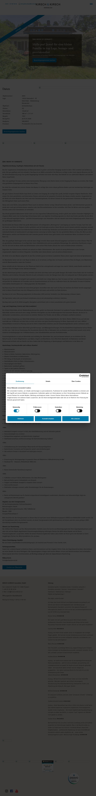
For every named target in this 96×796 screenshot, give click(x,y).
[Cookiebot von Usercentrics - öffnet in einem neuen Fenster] (80, 376)
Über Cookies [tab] (76, 381)
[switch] (37, 410)
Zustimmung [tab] (20, 381)
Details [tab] (48, 381)
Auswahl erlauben (48, 418)
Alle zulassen (75, 418)
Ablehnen (20, 418)
